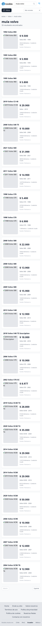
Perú (23, 622)
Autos (4, 16)
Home (6, 606)
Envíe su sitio (17, 606)
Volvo (10, 16)
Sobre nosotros (32, 606)
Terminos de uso (11, 610)
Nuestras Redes (30, 613)
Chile (17, 622)
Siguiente (36, 588)
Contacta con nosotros (21, 617)
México (38, 622)
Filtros (8, 10)
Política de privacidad (29, 610)
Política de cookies (13, 613)
